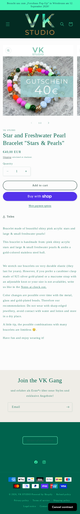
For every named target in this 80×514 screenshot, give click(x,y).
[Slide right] (48, 123)
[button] (7, 24)
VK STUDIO (24, 494)
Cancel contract (62, 507)
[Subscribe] (67, 407)
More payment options (40, 205)
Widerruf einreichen (40, 440)
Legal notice (29, 506)
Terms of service (41, 500)
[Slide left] (31, 123)
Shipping (7, 157)
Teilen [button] (10, 216)
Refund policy (63, 494)
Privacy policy (21, 500)
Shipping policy (61, 500)
